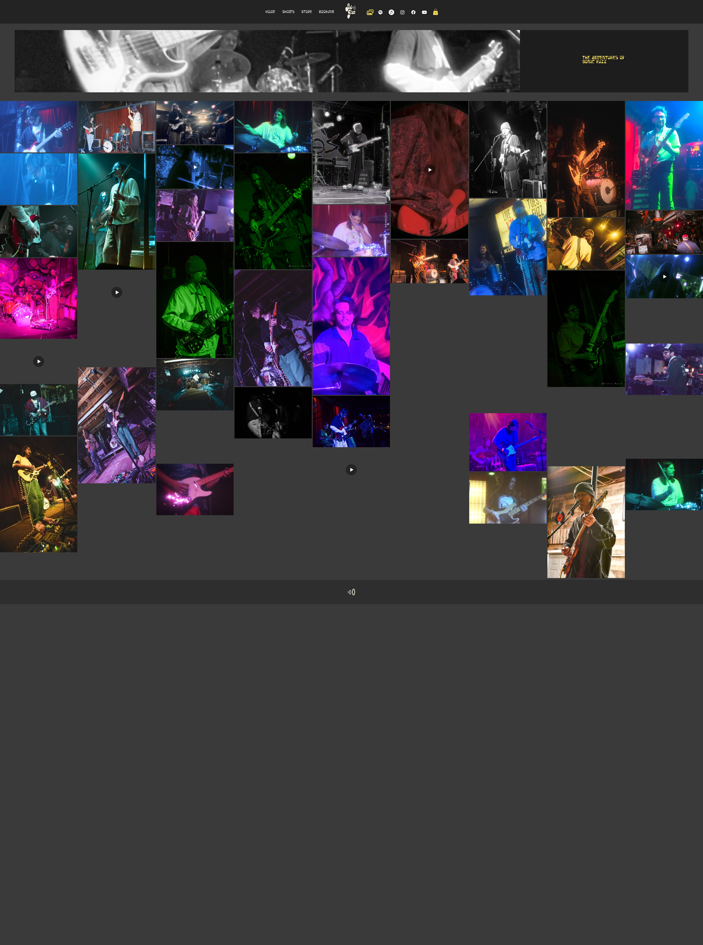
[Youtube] (424, 12)
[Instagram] (402, 12)
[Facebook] (413, 12)
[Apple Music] (391, 12)
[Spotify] (380, 12)
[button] (435, 12)
